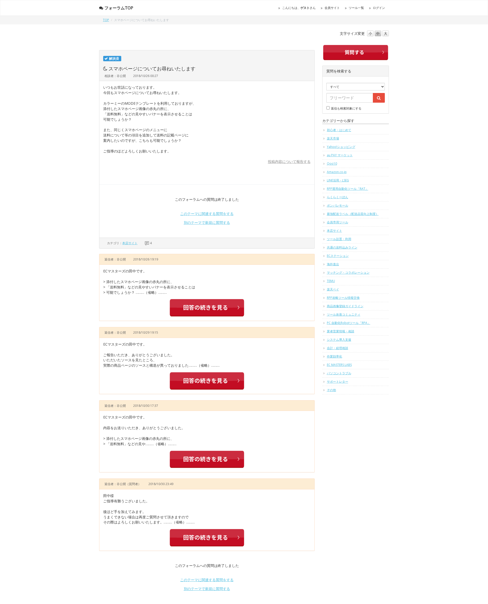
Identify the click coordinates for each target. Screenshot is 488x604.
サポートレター (337, 381)
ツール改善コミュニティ (343, 314)
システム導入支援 (339, 339)
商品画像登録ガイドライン (345, 306)
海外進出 (333, 264)
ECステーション (338, 256)
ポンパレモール (337, 205)
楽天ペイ (333, 289)
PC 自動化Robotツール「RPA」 (348, 323)
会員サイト (332, 8)
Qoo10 (332, 163)
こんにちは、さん (299, 8)
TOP (106, 20)
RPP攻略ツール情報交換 (343, 298)
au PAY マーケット (340, 155)
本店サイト (130, 243)
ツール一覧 (356, 8)
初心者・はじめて (339, 130)
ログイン (379, 8)
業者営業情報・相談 (340, 331)
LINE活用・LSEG (338, 180)
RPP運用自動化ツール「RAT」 (347, 189)
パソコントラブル (339, 373)
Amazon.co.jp (337, 172)
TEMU (331, 281)
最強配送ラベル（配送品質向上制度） (353, 214)
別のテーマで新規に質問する (207, 222)
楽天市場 (333, 138)
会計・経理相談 (337, 348)
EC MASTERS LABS (339, 365)
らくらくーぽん (337, 197)
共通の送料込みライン (342, 247)
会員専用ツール (337, 222)
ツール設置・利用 (339, 239)
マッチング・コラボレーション (348, 272)
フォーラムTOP (118, 8)
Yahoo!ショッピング (341, 147)
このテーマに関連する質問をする (207, 213)
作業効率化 (334, 356)
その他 (331, 390)
